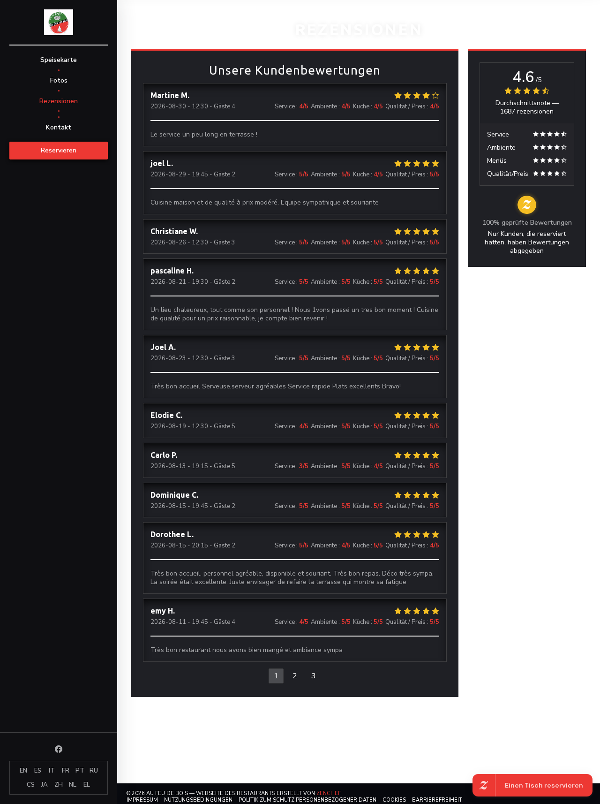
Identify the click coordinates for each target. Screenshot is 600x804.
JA (44, 785)
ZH (58, 785)
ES (37, 770)
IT (52, 770)
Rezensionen (58, 101)
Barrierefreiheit (437, 800)
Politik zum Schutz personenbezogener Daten (307, 800)
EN (23, 770)
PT (79, 770)
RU (94, 770)
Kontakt (58, 127)
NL (72, 785)
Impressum (142, 800)
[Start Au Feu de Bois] (58, 22)
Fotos (59, 80)
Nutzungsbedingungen (198, 800)
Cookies (394, 800)
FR (65, 770)
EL (86, 785)
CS (31, 785)
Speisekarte (58, 59)
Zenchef (328, 793)
